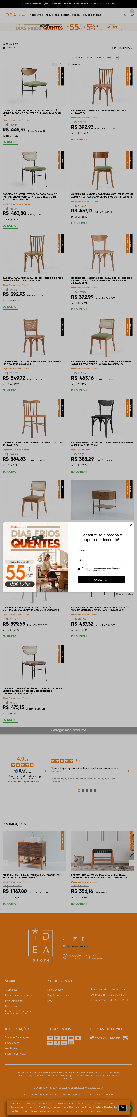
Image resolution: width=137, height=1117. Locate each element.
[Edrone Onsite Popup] (68, 558)
